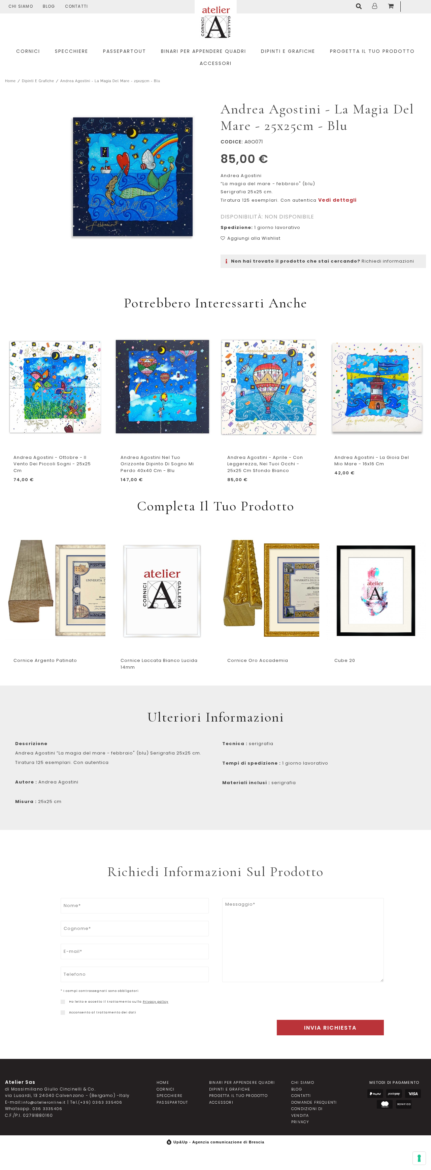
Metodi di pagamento (394, 1082)
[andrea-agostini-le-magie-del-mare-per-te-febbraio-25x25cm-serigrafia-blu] (131, 180)
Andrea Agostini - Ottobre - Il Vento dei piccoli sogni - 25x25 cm (52, 464)
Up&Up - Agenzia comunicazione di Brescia (218, 1142)
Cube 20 (344, 660)
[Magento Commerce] (216, 21)
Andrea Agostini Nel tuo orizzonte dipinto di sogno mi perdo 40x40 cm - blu (157, 464)
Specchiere (170, 1095)
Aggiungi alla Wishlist (253, 238)
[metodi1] (375, 1093)
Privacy (300, 1122)
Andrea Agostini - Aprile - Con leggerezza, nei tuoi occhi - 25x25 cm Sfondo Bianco (265, 464)
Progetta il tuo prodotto (238, 1095)
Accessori (221, 1102)
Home (10, 81)
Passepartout (172, 1102)
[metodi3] (413, 1093)
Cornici (165, 1089)
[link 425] (63, 1002)
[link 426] (63, 1012)
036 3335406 (47, 1108)
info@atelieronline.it (44, 1102)
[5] (419, 1158)
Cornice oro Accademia (257, 660)
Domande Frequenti (314, 1102)
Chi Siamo (20, 6)
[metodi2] (394, 1093)
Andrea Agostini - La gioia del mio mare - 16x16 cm (371, 460)
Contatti (76, 6)
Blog (49, 6)
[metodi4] (385, 1104)
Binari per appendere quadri (242, 1082)
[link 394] (360, 6)
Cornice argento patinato (45, 660)
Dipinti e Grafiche (38, 81)
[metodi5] (403, 1104)
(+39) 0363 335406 (100, 1102)
